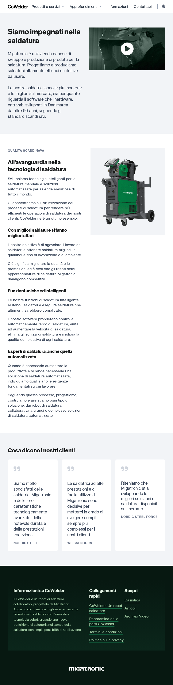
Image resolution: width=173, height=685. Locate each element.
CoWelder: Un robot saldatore (105, 608)
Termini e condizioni (106, 632)
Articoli (130, 608)
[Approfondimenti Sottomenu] (101, 6)
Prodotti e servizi (46, 6)
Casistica (132, 600)
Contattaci (143, 6)
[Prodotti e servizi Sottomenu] (63, 6)
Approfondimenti (83, 6)
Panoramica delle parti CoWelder (103, 621)
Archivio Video (136, 616)
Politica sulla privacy (106, 640)
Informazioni (118, 6)
